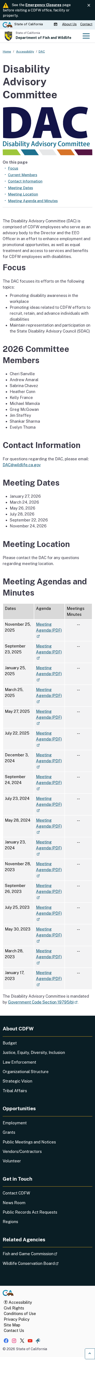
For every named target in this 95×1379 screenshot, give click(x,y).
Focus (13, 168)
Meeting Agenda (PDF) (49, 630)
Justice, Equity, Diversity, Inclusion (34, 1052)
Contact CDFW (16, 1193)
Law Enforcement (19, 1062)
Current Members (22, 175)
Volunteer (12, 1161)
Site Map (12, 1325)
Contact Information (25, 181)
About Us (69, 24)
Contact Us (14, 1330)
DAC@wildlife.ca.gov (22, 465)
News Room (14, 1202)
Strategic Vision (17, 1081)
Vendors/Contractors (22, 1151)
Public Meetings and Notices (29, 1142)
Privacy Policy (17, 1319)
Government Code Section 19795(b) (43, 1002)
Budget (10, 1043)
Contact (86, 24)
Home (7, 51)
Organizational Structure (26, 1071)
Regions (10, 1221)
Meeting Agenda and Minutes (33, 201)
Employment (15, 1123)
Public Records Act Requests (30, 1212)
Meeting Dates (20, 188)
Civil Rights (14, 1308)
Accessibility (20, 1302)
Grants (9, 1132)
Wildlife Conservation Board (43, 1263)
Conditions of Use (20, 1313)
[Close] (89, 5)
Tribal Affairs (15, 1090)
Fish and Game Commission (42, 1253)
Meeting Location (23, 194)
